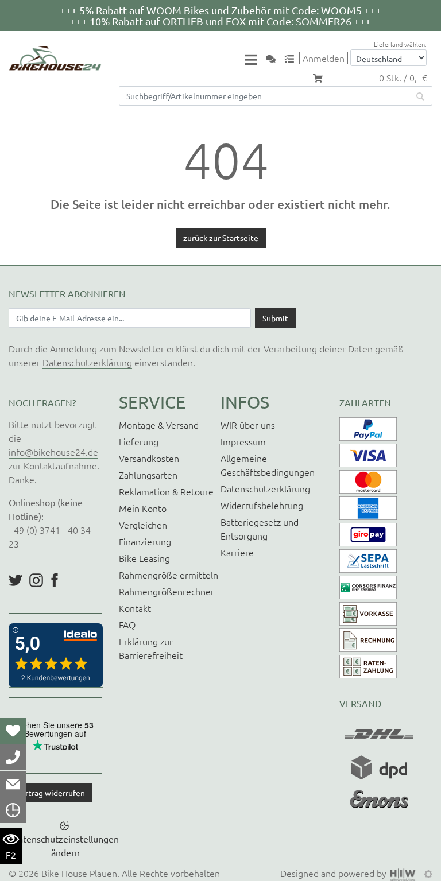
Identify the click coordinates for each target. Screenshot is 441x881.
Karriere (237, 552)
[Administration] (428, 873)
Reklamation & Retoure (166, 491)
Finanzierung (145, 541)
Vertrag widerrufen (50, 792)
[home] (55, 58)
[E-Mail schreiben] (13, 783)
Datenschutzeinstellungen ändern (65, 845)
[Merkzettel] (13, 730)
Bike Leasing (144, 558)
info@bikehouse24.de (53, 451)
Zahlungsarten (148, 474)
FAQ (127, 624)
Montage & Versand (159, 424)
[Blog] (275, 58)
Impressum (243, 441)
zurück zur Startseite (220, 237)
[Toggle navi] (253, 59)
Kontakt (135, 607)
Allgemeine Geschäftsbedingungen (267, 465)
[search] (420, 96)
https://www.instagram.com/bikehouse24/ (36, 580)
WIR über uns (247, 424)
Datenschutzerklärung (87, 362)
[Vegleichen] (293, 58)
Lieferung (138, 441)
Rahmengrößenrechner (166, 591)
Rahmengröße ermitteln (168, 574)
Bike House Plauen (79, 873)
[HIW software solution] (404, 873)
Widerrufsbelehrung (261, 505)
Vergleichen (143, 524)
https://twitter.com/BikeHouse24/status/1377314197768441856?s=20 (15, 580)
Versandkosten (149, 458)
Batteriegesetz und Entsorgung (259, 528)
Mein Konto (143, 508)
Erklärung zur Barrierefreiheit (151, 648)
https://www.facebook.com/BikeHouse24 (54, 580)
